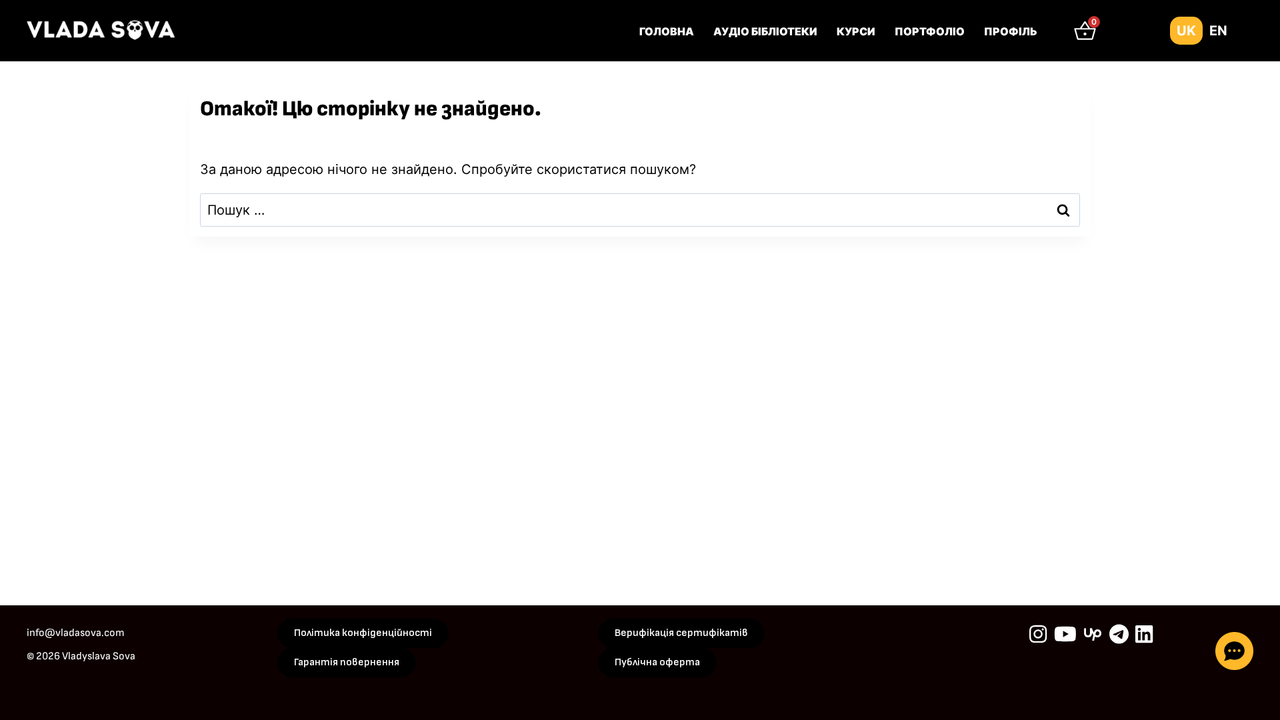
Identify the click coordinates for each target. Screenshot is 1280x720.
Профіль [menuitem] (1010, 31)
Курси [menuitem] (856, 31)
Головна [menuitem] (666, 31)
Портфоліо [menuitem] (930, 31)
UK (1186, 31)
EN (1218, 31)
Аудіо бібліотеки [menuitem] (765, 31)
